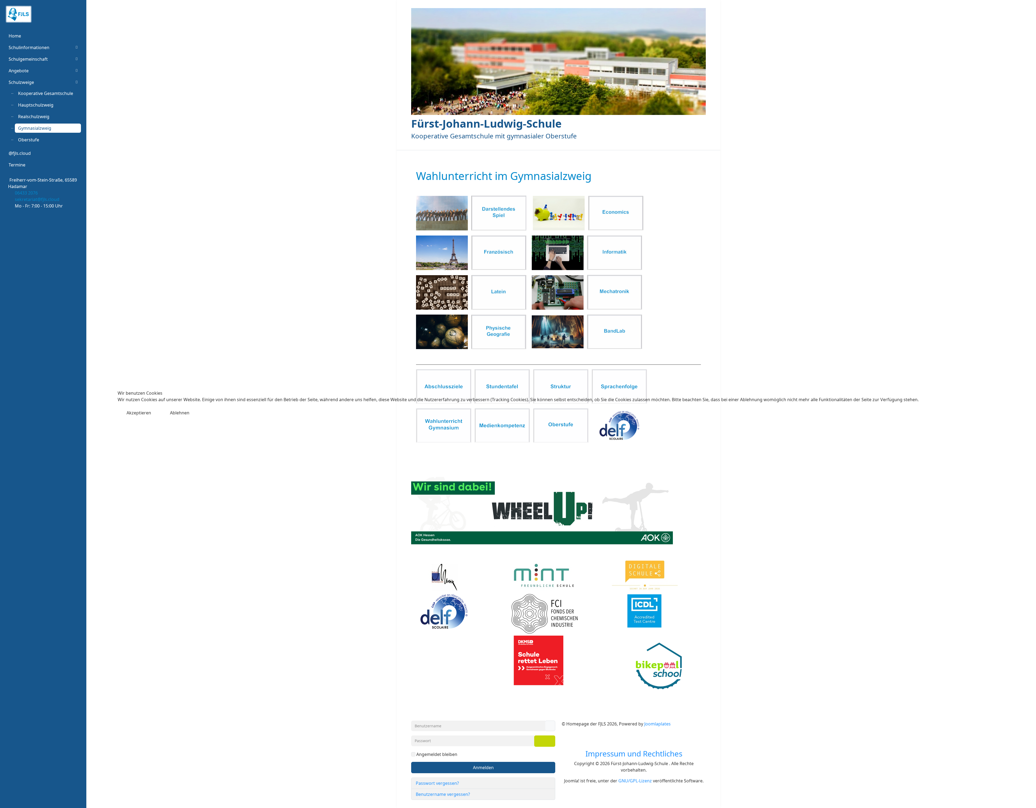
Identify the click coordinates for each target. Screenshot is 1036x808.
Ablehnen (179, 413)
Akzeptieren (139, 413)
